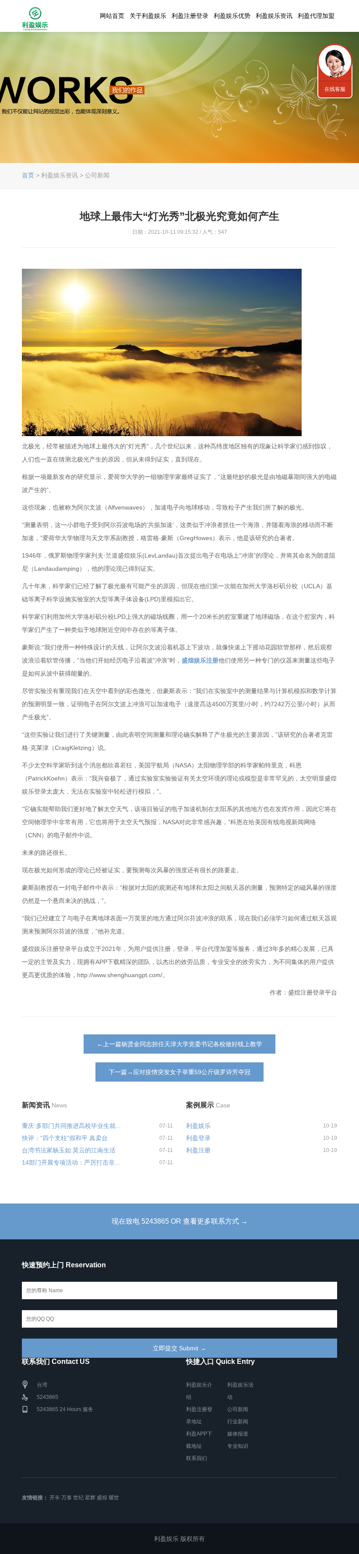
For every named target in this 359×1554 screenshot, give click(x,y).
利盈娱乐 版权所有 (179, 1538)
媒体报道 (237, 1434)
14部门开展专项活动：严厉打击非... (71, 1162)
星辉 (90, 1498)
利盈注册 (198, 1150)
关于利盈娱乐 (148, 15)
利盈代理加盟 (316, 15)
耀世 (114, 1498)
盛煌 (102, 1498)
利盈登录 (198, 1137)
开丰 (54, 1498)
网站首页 (112, 15)
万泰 (66, 1498)
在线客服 (334, 89)
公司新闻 (237, 1409)
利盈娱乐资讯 (274, 15)
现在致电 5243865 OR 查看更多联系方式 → (180, 1221)
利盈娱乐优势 (232, 15)
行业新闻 (237, 1422)
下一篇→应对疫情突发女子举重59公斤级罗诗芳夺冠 (179, 1071)
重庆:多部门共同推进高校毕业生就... (71, 1125)
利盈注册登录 (190, 15)
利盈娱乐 (198, 1125)
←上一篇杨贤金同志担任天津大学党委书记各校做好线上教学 (179, 1044)
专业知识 (237, 1446)
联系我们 (196, 1458)
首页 (28, 175)
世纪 (78, 1498)
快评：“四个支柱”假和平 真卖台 (65, 1137)
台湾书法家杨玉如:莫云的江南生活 (69, 1150)
